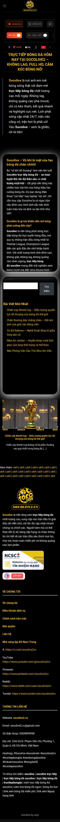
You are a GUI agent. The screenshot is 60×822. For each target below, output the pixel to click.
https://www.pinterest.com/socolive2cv (25, 673)
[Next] (57, 427)
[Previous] (2, 427)
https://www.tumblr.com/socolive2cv (34, 693)
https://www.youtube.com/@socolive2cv (26, 661)
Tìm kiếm (8, 279)
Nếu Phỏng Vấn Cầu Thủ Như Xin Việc (29, 350)
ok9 (15, 467)
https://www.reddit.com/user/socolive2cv (26, 686)
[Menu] (4, 6)
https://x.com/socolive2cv (21, 649)
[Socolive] (30, 6)
